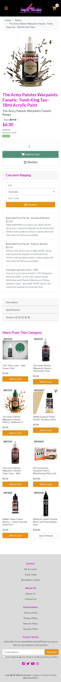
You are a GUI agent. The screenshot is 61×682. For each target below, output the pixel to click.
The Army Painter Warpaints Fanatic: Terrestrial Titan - (42, 368)
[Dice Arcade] (30, 8)
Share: (7, 120)
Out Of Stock (46, 535)
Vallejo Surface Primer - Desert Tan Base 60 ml (44, 418)
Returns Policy (30, 623)
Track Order (30, 574)
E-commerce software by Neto (43, 675)
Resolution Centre (30, 580)
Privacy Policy (30, 618)
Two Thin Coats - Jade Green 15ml (13, 367)
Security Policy (30, 628)
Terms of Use (30, 612)
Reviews (10, 317)
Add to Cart (32, 154)
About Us (30, 593)
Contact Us (30, 599)
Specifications (13, 309)
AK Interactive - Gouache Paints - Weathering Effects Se (44, 471)
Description (12, 302)
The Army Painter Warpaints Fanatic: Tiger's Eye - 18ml (11, 471)
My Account (30, 569)
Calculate (32, 204)
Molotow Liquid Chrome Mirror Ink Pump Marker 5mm (45, 522)
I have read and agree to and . (31, 657)
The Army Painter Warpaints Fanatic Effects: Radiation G (12, 419)
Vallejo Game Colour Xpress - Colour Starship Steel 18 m (14, 522)
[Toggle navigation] (6, 8)
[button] (30, 162)
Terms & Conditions (34, 657)
